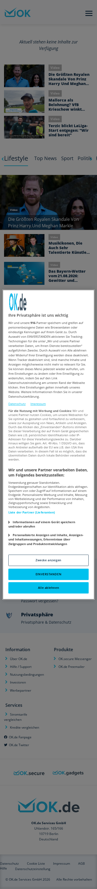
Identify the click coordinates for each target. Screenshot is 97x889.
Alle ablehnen (48, 588)
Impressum (38, 404)
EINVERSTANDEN (48, 574)
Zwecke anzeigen (48, 560)
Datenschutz (17, 404)
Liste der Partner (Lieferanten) (31, 512)
